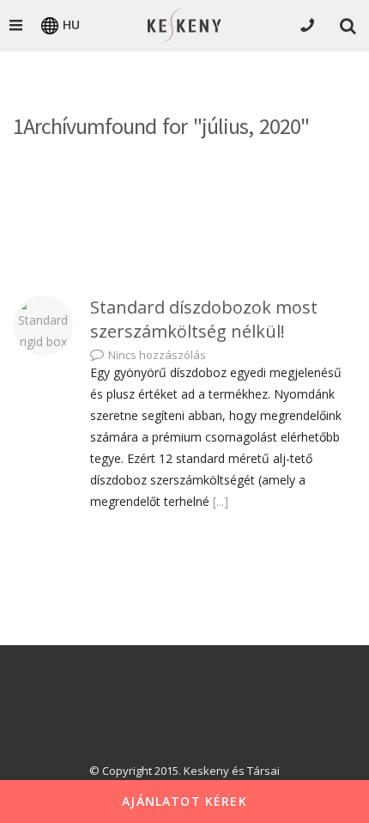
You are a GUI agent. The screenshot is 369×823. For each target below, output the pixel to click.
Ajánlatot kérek (184, 801)
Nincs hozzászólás (157, 355)
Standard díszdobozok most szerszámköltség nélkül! (204, 319)
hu (71, 24)
